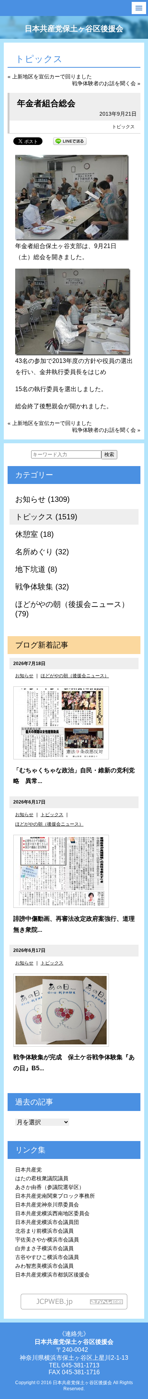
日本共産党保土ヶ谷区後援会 (74, 28)
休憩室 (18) (34, 534)
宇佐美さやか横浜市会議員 (47, 1240)
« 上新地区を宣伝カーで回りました (50, 76)
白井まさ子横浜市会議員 (44, 1248)
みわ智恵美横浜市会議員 (44, 1266)
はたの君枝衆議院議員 (41, 1178)
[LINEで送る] (70, 140)
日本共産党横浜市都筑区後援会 (52, 1275)
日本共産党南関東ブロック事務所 (55, 1196)
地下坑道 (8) (36, 569)
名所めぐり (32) (42, 552)
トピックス (123, 126)
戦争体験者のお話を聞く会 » (106, 83)
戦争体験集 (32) (42, 587)
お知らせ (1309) (42, 499)
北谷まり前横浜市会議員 (44, 1231)
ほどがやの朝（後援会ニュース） (75, 675)
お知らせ (24, 675)
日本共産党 (28, 1170)
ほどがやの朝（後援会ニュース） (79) (72, 609)
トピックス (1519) (46, 516)
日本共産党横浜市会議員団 (47, 1222)
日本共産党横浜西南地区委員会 (52, 1213)
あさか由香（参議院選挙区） (49, 1187)
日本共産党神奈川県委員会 (47, 1205)
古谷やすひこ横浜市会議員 (47, 1257)
